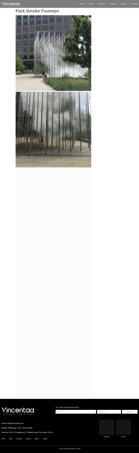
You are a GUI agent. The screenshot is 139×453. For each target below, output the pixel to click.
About (91, 4)
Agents (124, 4)
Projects (113, 4)
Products (102, 4)
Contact (134, 4)
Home (82, 4)
